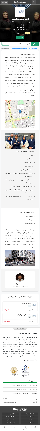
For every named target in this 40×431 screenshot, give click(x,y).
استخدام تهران (29, 417)
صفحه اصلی (34, 48)
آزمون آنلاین (10, 420)
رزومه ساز (29, 420)
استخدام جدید (29, 423)
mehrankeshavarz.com (19, 29)
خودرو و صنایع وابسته (15, 33)
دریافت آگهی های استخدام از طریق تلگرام (24, 390)
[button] (20, 112)
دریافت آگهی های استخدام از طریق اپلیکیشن (24, 386)
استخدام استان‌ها (10, 417)
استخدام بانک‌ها (10, 414)
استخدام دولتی (30, 414)
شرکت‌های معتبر (10, 423)
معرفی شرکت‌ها (26, 48)
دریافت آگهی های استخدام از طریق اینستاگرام (23, 394)
